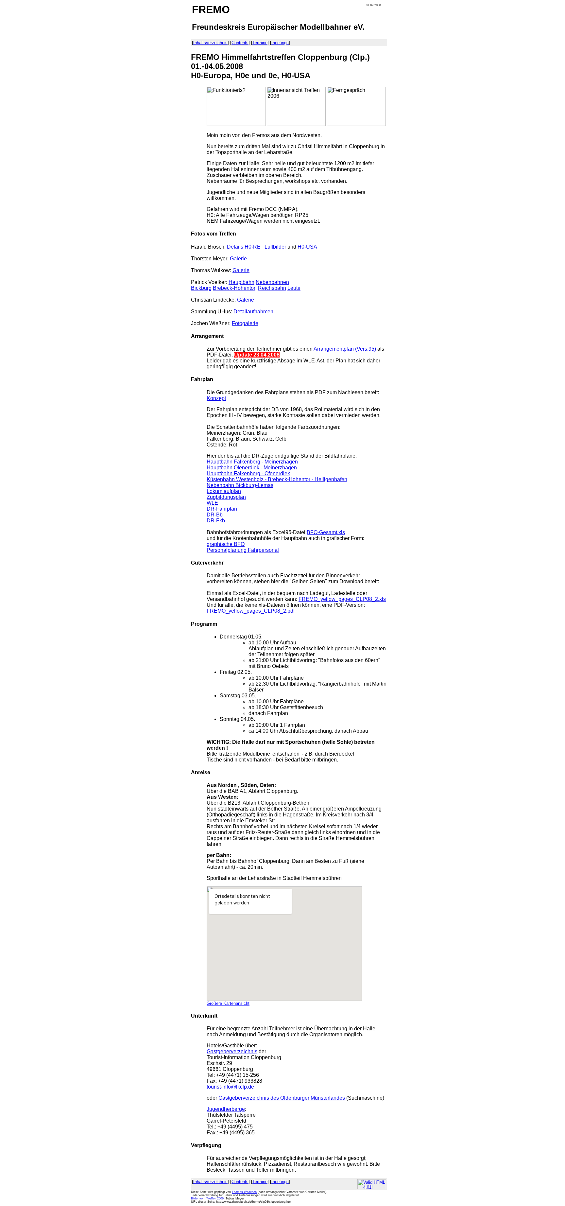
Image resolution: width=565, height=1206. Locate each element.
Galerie (238, 258)
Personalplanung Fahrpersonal (243, 550)
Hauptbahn (241, 282)
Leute (293, 288)
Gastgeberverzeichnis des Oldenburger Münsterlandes (281, 1098)
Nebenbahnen (272, 282)
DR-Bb (215, 514)
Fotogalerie (245, 323)
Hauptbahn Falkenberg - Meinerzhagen (252, 461)
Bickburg (201, 288)
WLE (212, 503)
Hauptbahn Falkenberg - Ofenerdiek (248, 473)
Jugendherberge (226, 1109)
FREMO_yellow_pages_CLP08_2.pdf (251, 611)
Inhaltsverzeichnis (210, 42)
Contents (239, 42)
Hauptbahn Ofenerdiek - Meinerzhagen (252, 467)
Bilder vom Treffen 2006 (207, 1198)
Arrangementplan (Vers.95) (345, 349)
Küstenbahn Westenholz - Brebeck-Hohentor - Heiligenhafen (277, 479)
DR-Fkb (216, 520)
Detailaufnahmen (253, 311)
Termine (259, 42)
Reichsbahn (272, 288)
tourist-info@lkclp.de (230, 1087)
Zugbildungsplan (226, 497)
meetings (280, 42)
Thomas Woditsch (244, 1192)
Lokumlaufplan (224, 491)
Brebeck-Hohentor (234, 288)
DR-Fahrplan (222, 509)
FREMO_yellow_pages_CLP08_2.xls (342, 599)
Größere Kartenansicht (228, 1003)
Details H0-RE (244, 247)
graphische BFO (226, 544)
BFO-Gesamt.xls (326, 532)
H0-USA (307, 247)
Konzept (216, 398)
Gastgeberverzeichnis (232, 1051)
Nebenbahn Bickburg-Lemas (240, 485)
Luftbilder (275, 247)
